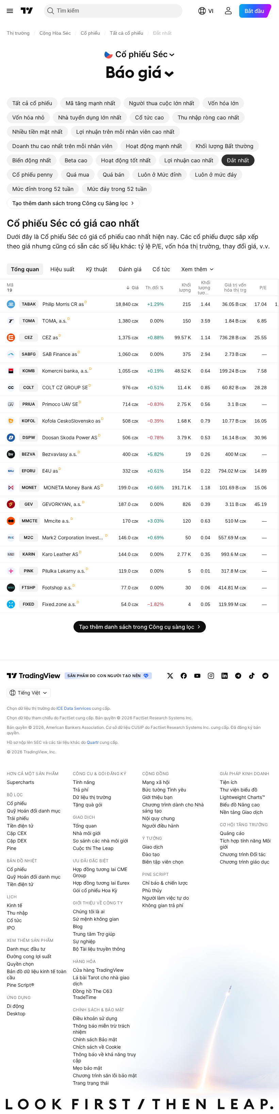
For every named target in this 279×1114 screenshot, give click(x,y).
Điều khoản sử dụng (95, 1018)
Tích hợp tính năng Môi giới (245, 844)
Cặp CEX (17, 833)
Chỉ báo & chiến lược (165, 883)
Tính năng (84, 782)
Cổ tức (14, 920)
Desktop (16, 1013)
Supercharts (20, 782)
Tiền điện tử (20, 826)
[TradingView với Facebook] (183, 676)
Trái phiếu (18, 818)
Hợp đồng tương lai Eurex (101, 883)
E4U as (50, 471)
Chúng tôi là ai (88, 911)
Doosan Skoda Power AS (69, 437)
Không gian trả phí (162, 905)
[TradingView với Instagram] (211, 676)
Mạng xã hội (155, 782)
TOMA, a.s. (54, 321)
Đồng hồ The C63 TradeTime (92, 994)
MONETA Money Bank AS (72, 487)
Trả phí (80, 789)
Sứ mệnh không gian (96, 919)
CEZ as (50, 337)
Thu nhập (17, 913)
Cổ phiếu (17, 803)
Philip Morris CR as (63, 304)
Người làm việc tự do (165, 898)
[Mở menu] (10, 11)
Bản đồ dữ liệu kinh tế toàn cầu (36, 974)
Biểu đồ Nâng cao (240, 804)
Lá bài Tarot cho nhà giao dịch (101, 980)
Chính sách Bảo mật (95, 1039)
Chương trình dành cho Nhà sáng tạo (173, 808)
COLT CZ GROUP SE (65, 387)
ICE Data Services (73, 708)
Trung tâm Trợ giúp (94, 934)
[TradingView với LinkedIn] (224, 676)
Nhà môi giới (86, 833)
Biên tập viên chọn (162, 862)
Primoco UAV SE (60, 404)
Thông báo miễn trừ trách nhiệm (101, 1029)
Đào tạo (151, 854)
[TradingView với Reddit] (265, 676)
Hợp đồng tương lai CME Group (100, 872)
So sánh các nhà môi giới (100, 840)
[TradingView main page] (34, 676)
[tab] (32, 103)
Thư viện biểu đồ (238, 789)
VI (210, 10)
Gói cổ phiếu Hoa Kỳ (95, 890)
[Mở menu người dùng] (228, 11)
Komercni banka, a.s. (65, 371)
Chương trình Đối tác (243, 854)
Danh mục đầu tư (26, 949)
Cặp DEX (17, 840)
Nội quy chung (158, 818)
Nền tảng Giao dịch (241, 812)
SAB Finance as (60, 354)
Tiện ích (228, 782)
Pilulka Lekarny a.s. (63, 571)
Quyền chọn (20, 964)
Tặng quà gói (87, 804)
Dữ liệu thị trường (92, 797)
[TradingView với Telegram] (238, 676)
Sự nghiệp (84, 941)
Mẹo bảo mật (87, 1068)
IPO (11, 928)
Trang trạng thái (91, 1083)
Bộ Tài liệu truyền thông (99, 949)
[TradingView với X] (170, 676)
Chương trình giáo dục (244, 862)
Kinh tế (14, 905)
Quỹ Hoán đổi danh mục (34, 811)
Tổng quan (85, 826)
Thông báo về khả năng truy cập (104, 1057)
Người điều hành (160, 826)
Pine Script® (20, 985)
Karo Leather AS (60, 554)
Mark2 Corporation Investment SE (73, 537)
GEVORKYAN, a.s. (61, 504)
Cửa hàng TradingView (98, 970)
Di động (15, 1006)
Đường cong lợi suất (29, 956)
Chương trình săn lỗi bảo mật (105, 1075)
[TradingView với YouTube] (197, 676)
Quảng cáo (232, 833)
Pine (11, 848)
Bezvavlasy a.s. (59, 454)
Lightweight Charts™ (242, 797)
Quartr (93, 742)
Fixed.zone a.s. (59, 604)
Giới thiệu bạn (157, 797)
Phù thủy (152, 890)
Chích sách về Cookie (97, 1047)
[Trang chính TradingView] (27, 11)
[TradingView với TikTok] (252, 676)
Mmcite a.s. (57, 521)
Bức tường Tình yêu (164, 789)
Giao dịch (152, 847)
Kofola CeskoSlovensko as (71, 421)
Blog (78, 926)
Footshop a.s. (57, 587)
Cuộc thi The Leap (93, 848)
